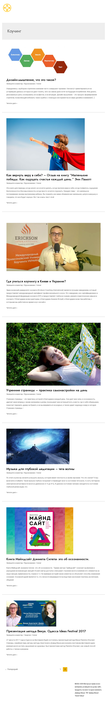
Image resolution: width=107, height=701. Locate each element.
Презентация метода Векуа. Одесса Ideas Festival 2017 (46, 631)
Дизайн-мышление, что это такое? (31, 80)
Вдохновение (29, 84)
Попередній (11, 669)
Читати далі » (11, 103)
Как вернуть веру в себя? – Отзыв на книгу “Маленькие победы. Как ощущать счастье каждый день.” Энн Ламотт (48, 177)
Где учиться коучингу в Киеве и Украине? (36, 281)
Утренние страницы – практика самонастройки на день (46, 390)
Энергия (27, 635)
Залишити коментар (14, 84)
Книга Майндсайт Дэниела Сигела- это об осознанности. (48, 559)
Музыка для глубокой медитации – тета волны (40, 469)
